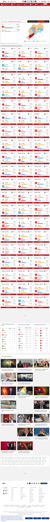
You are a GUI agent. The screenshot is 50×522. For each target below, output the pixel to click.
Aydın (30, 457)
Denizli (19, 458)
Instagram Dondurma (42, 496)
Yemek (12, 491)
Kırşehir (44, 460)
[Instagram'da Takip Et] (32, 483)
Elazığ (30, 458)
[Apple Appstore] (5, 491)
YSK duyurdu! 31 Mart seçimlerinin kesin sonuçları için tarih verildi (7, 383)
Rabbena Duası (36, 506)
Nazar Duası (40, 502)
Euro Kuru (31, 497)
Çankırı (13, 458)
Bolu (45, 457)
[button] (1, 1)
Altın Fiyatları (32, 494)
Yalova (29, 464)
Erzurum (36, 458)
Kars (29, 460)
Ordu (40, 461)
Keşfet (30, 502)
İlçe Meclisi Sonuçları (41, 21)
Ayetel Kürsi (40, 500)
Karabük (32, 464)
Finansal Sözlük (32, 490)
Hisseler (31, 491)
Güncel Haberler (24, 505)
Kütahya (9, 461)
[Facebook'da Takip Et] (27, 483)
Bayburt (3, 464)
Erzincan (33, 458)
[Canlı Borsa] (33, 1)
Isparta (17, 460)
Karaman (6, 464)
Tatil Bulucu (40, 491)
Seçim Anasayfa (5, 21)
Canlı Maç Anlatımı (23, 496)
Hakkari (11, 460)
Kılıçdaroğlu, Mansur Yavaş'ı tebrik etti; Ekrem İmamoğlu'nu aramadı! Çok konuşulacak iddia (8, 452)
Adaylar (47, 21)
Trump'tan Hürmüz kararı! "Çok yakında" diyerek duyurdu (11, 505)
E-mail (21, 499)
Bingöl (40, 457)
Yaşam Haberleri (37, 505)
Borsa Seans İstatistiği (33, 487)
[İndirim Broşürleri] (27, 1)
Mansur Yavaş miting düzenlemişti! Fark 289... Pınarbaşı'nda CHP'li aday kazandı (25, 370)
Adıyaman (6, 457)
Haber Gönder (44, 483)
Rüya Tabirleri (32, 499)
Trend (12, 496)
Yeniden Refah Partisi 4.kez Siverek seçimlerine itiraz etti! (24, 397)
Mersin (20, 460)
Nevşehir (34, 461)
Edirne (27, 458)
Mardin (25, 461)
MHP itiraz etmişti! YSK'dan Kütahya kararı (8, 411)
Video (12, 500)
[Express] (23, 1)
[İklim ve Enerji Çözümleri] (36, 1)
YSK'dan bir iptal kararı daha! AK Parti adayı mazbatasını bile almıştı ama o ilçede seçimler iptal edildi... (41, 425)
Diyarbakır (23, 458)
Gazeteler (21, 497)
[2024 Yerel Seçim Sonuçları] (2, 4)
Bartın (20, 464)
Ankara (21, 457)
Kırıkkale (10, 464)
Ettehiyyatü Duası (23, 506)
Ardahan (23, 464)
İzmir (26, 460)
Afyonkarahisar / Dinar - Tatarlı (14, 21)
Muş (31, 461)
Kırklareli (40, 460)
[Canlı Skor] (29, 1)
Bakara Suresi (17, 506)
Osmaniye (38, 464)
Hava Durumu (32, 500)
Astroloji (21, 491)
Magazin (12, 494)
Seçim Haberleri (22, 494)
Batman (14, 464)
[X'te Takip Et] (30, 483)
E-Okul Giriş (40, 494)
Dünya (33, 505)
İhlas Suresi (6, 506)
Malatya (13, 461)
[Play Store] (5, 488)
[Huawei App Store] (5, 493)
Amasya (18, 457)
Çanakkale (9, 458)
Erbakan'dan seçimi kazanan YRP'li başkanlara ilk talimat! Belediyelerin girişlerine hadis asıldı (24, 438)
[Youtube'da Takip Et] (36, 483)
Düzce (42, 464)
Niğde (37, 461)
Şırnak (17, 464)
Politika (29, 505)
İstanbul (23, 460)
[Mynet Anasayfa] (4, 1)
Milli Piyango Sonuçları (42, 493)
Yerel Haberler (22, 487)
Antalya (24, 457)
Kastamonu (32, 460)
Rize (42, 461)
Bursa (6, 458)
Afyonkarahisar (11, 457)
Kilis (35, 464)
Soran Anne (40, 490)
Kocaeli (3, 461)
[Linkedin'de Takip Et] (34, 483)
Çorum (16, 458)
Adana (3, 457)
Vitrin (21, 493)
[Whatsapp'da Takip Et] (39, 483)
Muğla (28, 461)
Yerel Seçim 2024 (28, 507)
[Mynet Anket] (25, 1)
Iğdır (26, 464)
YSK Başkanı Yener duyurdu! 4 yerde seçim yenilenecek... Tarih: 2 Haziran (41, 411)
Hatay (14, 460)
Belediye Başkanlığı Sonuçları (32, 21)
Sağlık (21, 490)
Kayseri (37, 460)
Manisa (16, 461)
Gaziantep (44, 458)
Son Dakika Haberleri (14, 487)
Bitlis (43, 457)
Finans (12, 490)
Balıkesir (34, 457)
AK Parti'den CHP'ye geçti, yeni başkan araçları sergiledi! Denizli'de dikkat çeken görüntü (24, 384)
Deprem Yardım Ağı (21, 507)
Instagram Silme (41, 497)
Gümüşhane (7, 460)
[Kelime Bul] (31, 1)
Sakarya (45, 461)
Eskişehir (40, 458)
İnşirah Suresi (43, 505)
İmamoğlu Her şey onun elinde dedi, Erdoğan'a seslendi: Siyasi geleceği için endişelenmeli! (8, 425)
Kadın (12, 493)
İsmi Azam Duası (29, 506)
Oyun (39, 487)
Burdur (3, 458)
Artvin (28, 457)
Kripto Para (31, 493)
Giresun (3, 460)
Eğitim (12, 497)
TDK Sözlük (40, 499)
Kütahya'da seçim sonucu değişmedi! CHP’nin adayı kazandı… (24, 425)
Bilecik (37, 457)
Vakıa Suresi (12, 506)
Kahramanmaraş (20, 461)
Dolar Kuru (31, 496)
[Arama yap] (39, 1)
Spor (12, 499)
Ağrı (15, 457)
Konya (6, 461)
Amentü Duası (41, 506)
